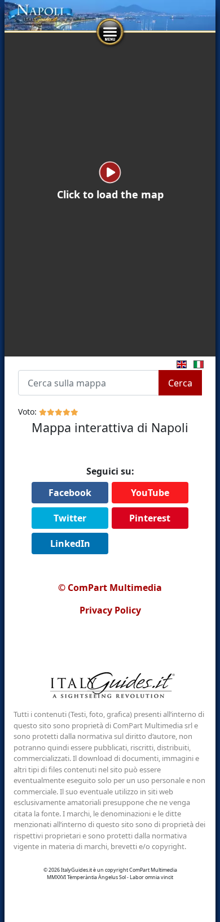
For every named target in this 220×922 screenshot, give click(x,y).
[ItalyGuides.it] (110, 687)
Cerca (180, 383)
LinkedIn (70, 543)
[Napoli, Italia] (110, 15)
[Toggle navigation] (110, 32)
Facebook (70, 492)
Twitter (70, 518)
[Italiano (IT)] (196, 363)
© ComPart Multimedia (110, 587)
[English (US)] (179, 363)
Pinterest (149, 518)
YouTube (150, 492)
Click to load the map (110, 194)
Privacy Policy (110, 610)
